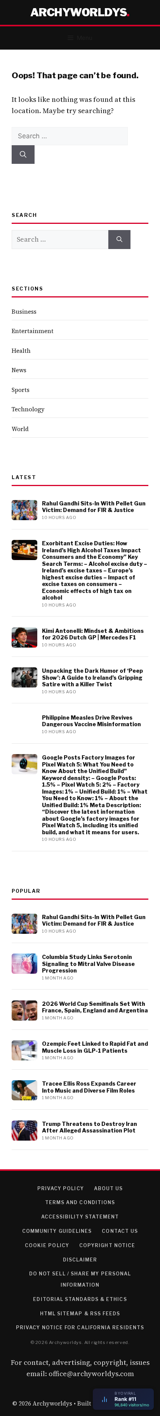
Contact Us (120, 1231)
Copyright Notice (107, 1245)
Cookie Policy (47, 1245)
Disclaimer (80, 1260)
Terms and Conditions (80, 1202)
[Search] (23, 154)
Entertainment (33, 331)
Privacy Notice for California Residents (80, 1327)
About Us (108, 1188)
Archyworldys (78, 12)
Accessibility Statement (80, 1217)
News (19, 370)
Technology (28, 409)
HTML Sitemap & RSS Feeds (80, 1313)
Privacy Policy (60, 1188)
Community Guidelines (57, 1231)
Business (24, 312)
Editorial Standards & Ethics (80, 1299)
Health (21, 351)
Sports (21, 390)
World (20, 429)
